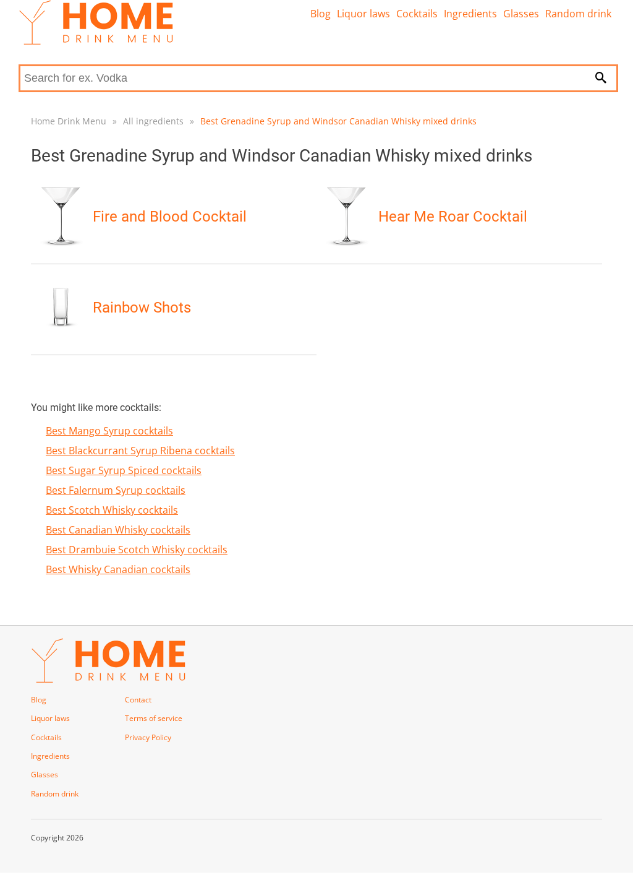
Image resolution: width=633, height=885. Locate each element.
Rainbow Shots (142, 307)
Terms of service (153, 718)
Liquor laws (363, 13)
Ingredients (470, 13)
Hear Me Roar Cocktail (452, 216)
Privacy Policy (148, 737)
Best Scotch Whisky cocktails (112, 510)
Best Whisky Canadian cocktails (118, 569)
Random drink (578, 13)
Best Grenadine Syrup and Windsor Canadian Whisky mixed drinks (338, 121)
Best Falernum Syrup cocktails (115, 490)
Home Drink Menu (68, 121)
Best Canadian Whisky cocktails (118, 530)
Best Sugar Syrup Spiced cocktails (124, 470)
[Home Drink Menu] (96, 41)
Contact (138, 699)
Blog (320, 13)
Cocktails (417, 13)
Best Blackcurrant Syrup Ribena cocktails (140, 450)
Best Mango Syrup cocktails (109, 431)
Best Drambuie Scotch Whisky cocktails (136, 549)
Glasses (521, 13)
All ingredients (153, 121)
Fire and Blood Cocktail (170, 216)
